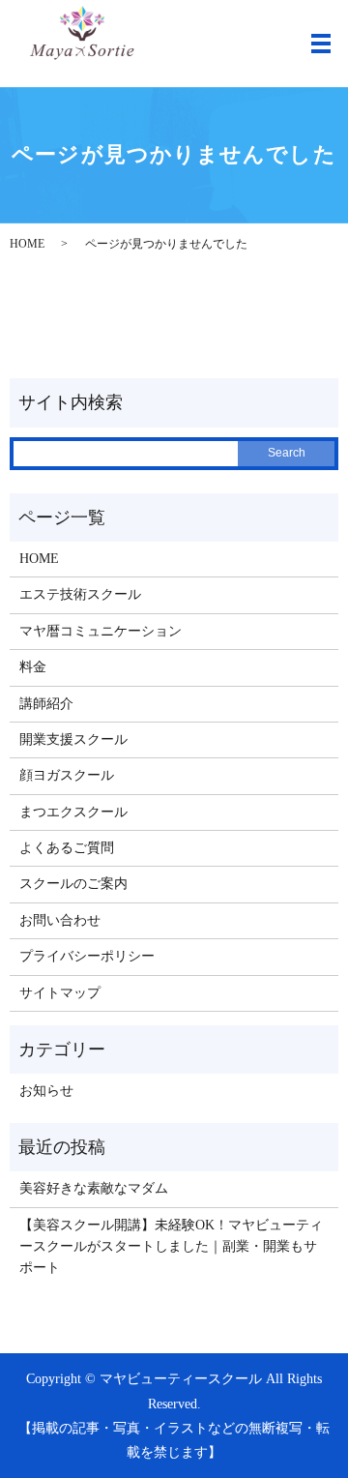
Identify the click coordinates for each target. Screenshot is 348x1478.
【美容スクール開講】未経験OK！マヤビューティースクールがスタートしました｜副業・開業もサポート (171, 1247)
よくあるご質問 (66, 848)
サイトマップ (60, 993)
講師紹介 (46, 703)
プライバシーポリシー (87, 956)
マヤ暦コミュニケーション (100, 631)
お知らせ (46, 1090)
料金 (32, 667)
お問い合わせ (60, 920)
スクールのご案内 (73, 883)
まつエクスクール (73, 812)
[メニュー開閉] (321, 43)
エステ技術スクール (80, 594)
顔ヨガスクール (66, 775)
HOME (27, 244)
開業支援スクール (73, 739)
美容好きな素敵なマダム (93, 1188)
